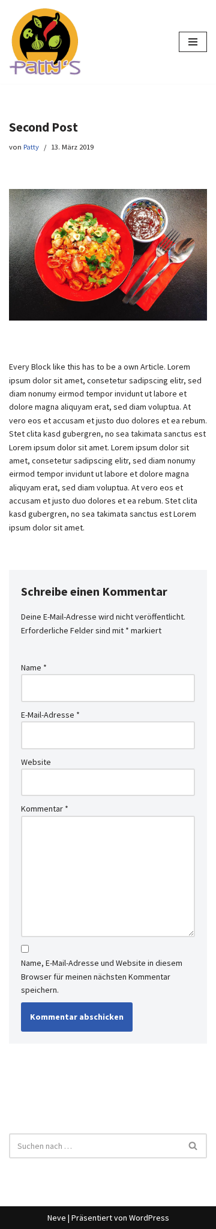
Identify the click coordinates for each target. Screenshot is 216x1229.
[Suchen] (193, 1145)
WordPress (149, 1217)
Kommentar (44, 808)
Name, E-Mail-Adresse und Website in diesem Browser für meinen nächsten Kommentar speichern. (101, 976)
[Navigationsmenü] (193, 42)
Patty (31, 146)
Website (36, 762)
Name (34, 667)
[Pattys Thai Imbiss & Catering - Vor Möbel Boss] (45, 41)
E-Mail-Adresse (50, 714)
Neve (56, 1217)
